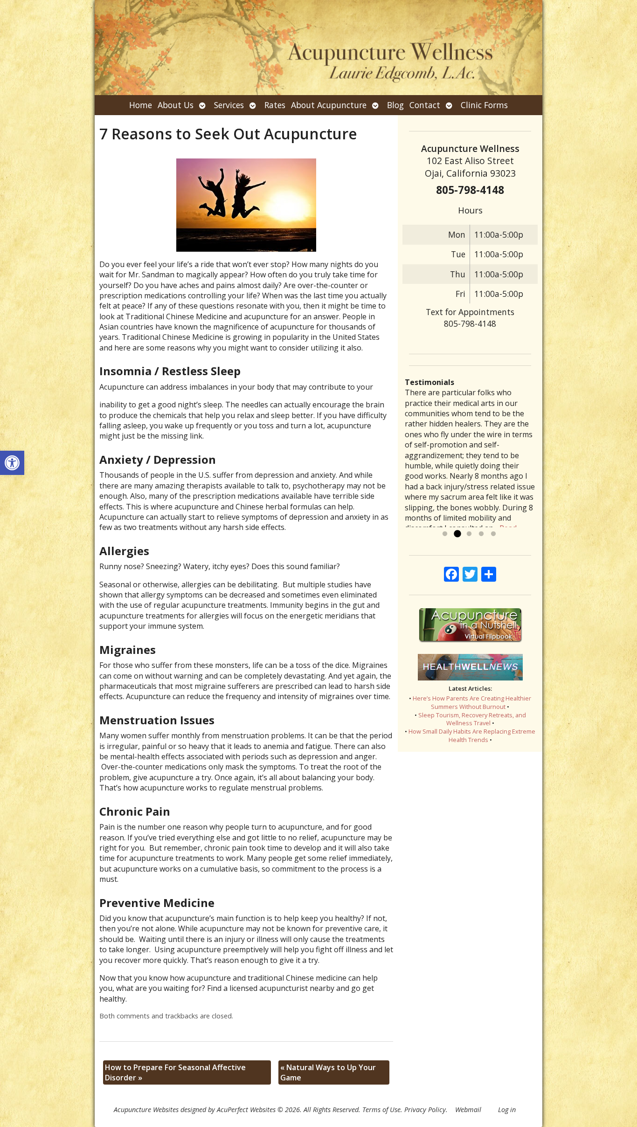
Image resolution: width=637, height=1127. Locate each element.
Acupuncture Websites (146, 1109)
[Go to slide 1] (445, 534)
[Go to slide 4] (481, 534)
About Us (176, 104)
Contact (424, 104)
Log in (507, 1109)
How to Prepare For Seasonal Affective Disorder (175, 1072)
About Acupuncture (329, 104)
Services (229, 104)
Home (140, 104)
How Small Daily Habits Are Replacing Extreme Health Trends (472, 735)
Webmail (468, 1109)
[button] (12, 463)
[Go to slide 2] (457, 534)
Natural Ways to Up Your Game (328, 1072)
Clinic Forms (484, 104)
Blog (395, 104)
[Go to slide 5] (493, 534)
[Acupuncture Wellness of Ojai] (318, 47)
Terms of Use (381, 1109)
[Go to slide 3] (469, 534)
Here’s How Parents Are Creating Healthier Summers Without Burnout (472, 702)
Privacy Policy (425, 1109)
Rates (274, 104)
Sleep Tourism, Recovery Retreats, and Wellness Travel (472, 719)
